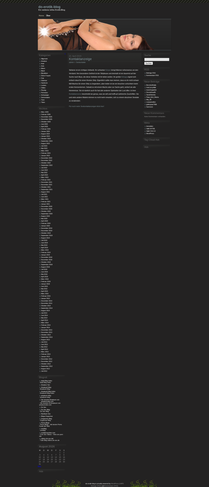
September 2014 (46, 308)
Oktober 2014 (46, 306)
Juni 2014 (44, 315)
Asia (42, 66)
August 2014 (45, 310)
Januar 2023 (45, 155)
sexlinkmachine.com (48, 433)
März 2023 (44, 151)
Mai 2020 (44, 218)
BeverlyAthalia (151, 85)
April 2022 (44, 175)
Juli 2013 (44, 342)
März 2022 (44, 177)
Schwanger (45, 95)
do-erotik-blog (49, 7)
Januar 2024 (45, 136)
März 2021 (44, 199)
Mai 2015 (44, 289)
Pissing (43, 90)
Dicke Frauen (45, 75)
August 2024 (45, 134)
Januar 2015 (45, 298)
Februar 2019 (45, 252)
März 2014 (44, 322)
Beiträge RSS (151, 73)
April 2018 (44, 276)
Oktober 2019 (46, 233)
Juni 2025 (44, 124)
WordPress (150, 133)
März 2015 (44, 293)
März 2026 (44, 112)
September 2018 (46, 264)
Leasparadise (151, 102)
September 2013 (46, 337)
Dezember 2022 (46, 158)
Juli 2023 (44, 146)
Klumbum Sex (46, 414)
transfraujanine (151, 90)
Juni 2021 (44, 197)
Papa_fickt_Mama (152, 97)
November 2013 (46, 332)
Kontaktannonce (75, 94)
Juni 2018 (44, 272)
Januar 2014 (45, 327)
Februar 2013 (45, 354)
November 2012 (46, 361)
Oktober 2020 (46, 211)
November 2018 (46, 260)
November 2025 (46, 119)
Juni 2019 (44, 243)
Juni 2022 (44, 170)
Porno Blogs (45, 423)
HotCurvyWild (151, 87)
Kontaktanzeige (80, 59)
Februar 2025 (45, 129)
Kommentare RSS (152, 75)
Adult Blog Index (46, 381)
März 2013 (44, 352)
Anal (42, 63)
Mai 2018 (44, 274)
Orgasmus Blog (46, 418)
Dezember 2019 (46, 228)
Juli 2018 (44, 269)
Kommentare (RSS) (111, 486)
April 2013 (44, 349)
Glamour (44, 80)
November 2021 (46, 184)
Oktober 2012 (46, 364)
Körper (108, 70)
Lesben (43, 85)
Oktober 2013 (46, 335)
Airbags (124, 77)
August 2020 (45, 216)
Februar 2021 (45, 201)
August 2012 (45, 368)
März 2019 (44, 250)
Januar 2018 (45, 284)
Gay (42, 78)
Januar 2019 (45, 255)
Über (48, 16)
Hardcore (44, 83)
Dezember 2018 (46, 257)
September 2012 (46, 366)
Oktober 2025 (46, 121)
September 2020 (46, 214)
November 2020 (46, 209)
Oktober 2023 (46, 138)
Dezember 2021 (46, 182)
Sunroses (149, 107)
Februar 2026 (45, 114)
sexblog (43, 428)
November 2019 (46, 230)
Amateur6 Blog (46, 387)
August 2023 (45, 143)
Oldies (43, 88)
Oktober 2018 (46, 262)
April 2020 (44, 221)
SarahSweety (151, 95)
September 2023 (46, 141)
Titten (43, 102)
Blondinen (44, 73)
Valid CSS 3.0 (151, 131)
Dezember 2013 (46, 330)
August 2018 (45, 267)
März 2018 (44, 279)
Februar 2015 (45, 296)
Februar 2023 (45, 153)
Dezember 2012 (46, 359)
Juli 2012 (44, 371)
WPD (122, 483)
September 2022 (46, 165)
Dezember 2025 (46, 117)
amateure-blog (46, 395)
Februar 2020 (45, 223)
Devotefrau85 (151, 92)
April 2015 (44, 291)
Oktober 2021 (46, 187)
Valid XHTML (150, 128)
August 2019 (45, 238)
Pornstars (44, 92)
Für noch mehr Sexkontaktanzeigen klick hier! (86, 106)
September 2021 (46, 189)
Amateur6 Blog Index (48, 391)
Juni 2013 (44, 344)
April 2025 (44, 126)
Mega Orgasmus (47, 416)
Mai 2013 (44, 347)
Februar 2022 (45, 180)
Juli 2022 (44, 168)
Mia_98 (148, 99)
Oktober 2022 (46, 163)
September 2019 (46, 235)
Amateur (44, 61)
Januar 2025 (45, 131)
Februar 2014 (45, 325)
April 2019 (44, 247)
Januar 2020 (45, 226)
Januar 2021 (45, 204)
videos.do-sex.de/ (47, 438)
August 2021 (45, 192)
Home (41, 16)
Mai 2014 (44, 318)
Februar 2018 (45, 281)
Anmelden (149, 126)
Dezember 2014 (46, 301)
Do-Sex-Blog (45, 410)
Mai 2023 (44, 148)
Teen (43, 100)
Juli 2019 (44, 240)
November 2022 (46, 160)
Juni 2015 (44, 286)
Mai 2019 (44, 245)
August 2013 (45, 339)
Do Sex (43, 407)
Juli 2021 (44, 194)
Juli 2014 (44, 313)
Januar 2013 (45, 356)
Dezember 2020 (46, 206)
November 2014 (46, 303)
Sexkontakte (81, 62)
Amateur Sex (45, 385)
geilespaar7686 (151, 104)
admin (71, 62)
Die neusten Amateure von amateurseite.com (50, 400)
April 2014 (44, 320)
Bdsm (43, 68)
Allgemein (44, 59)
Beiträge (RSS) (96, 486)
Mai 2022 (44, 172)
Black (43, 71)
